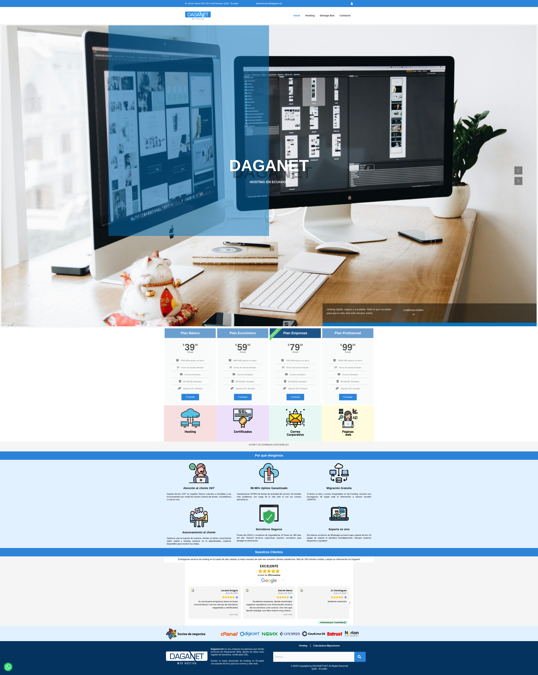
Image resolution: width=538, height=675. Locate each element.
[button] (518, 170)
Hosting (303, 645)
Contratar (190, 397)
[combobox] (313, 657)
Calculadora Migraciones (326, 645)
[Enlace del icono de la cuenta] (352, 3)
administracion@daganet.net (269, 3)
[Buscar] (360, 657)
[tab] (15, 302)
